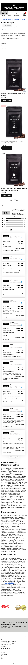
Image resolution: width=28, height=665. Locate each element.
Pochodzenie (8, 25)
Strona (11, 53)
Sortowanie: (4, 46)
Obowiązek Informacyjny (7, 643)
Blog (2, 657)
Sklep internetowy (12, 663)
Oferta (3, 658)
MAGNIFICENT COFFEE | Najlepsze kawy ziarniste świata (13, 19)
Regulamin (4, 640)
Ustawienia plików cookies (8, 641)
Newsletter (4, 654)
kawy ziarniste (9, 583)
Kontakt (3, 652)
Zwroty (3, 646)
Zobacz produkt (7, 100)
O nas (2, 655)
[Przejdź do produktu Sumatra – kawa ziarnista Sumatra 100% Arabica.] (14, 74)
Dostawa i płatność (6, 644)
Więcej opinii (14, 457)
